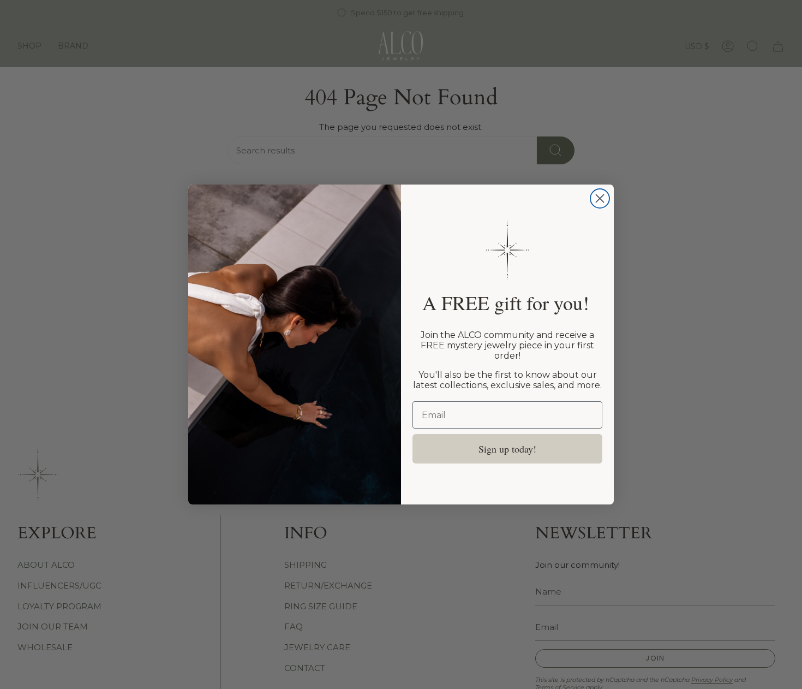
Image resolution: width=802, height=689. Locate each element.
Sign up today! (507, 448)
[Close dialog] (599, 198)
